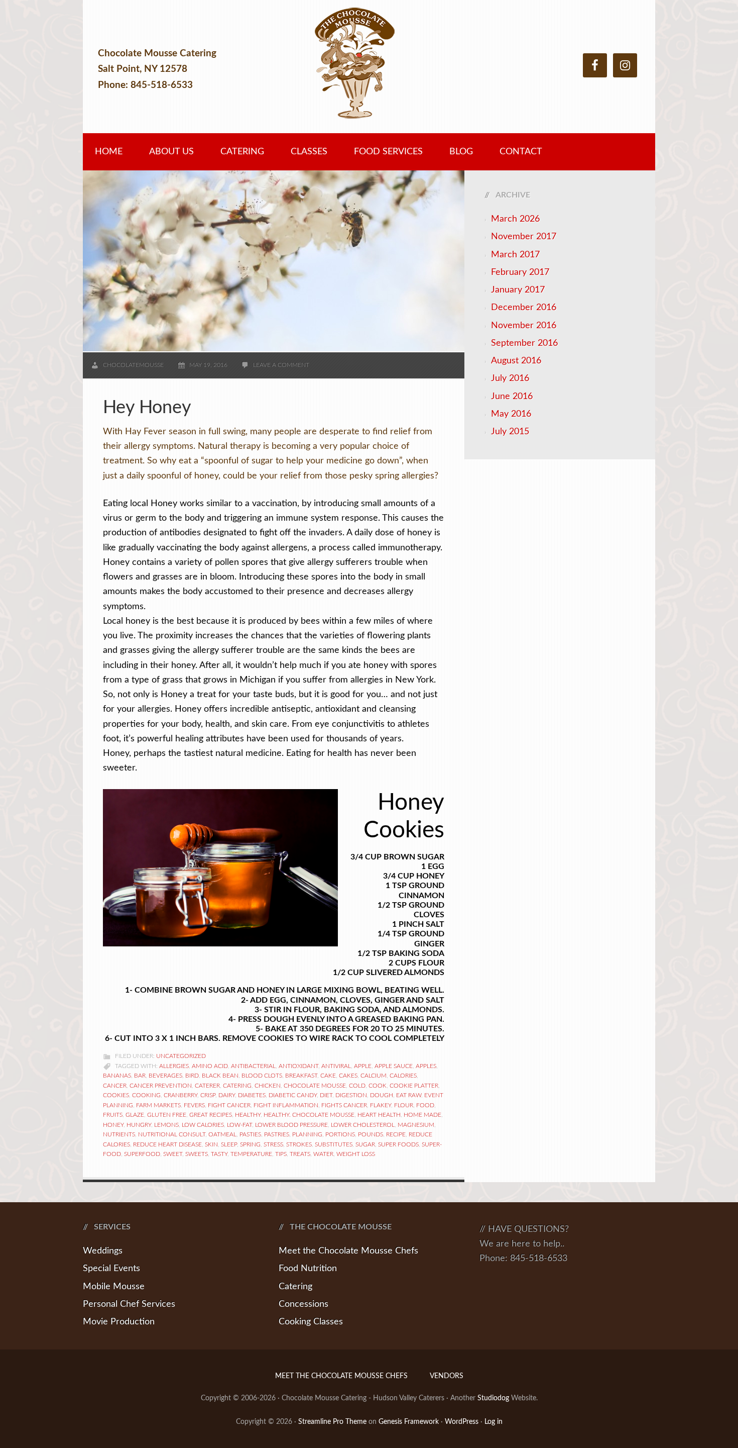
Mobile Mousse (114, 1286)
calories (403, 1076)
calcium (373, 1076)
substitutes (333, 1144)
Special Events (111, 1268)
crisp (207, 1095)
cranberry (180, 1095)
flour (403, 1105)
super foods (398, 1144)
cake (328, 1076)
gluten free (166, 1115)
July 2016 (510, 378)
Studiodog (493, 1398)
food (425, 1105)
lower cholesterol (363, 1125)
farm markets (158, 1105)
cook (377, 1086)
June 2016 (512, 396)
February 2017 (520, 272)
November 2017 (523, 236)
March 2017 (515, 254)
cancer (115, 1086)
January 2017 (518, 290)
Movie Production (119, 1321)
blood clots (261, 1076)
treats (300, 1154)
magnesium (416, 1125)
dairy (226, 1095)
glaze (135, 1115)
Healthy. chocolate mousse (309, 1115)
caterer (207, 1086)
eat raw (408, 1095)
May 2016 (511, 414)
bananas (117, 1076)
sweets (196, 1154)
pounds (370, 1134)
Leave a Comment (281, 365)
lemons (166, 1125)
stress (273, 1144)
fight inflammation (286, 1105)
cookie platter (414, 1086)
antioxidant (298, 1066)
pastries (276, 1134)
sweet (172, 1154)
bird (192, 1076)
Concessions (303, 1304)
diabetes (252, 1095)
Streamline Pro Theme (332, 1421)
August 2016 (516, 360)
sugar (365, 1144)
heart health (379, 1115)
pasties (250, 1134)
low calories (203, 1125)
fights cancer (344, 1105)
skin (211, 1144)
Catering (295, 1286)
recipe (396, 1134)
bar (140, 1076)
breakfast (301, 1076)
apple (363, 1066)
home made (422, 1115)
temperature (251, 1154)
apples (426, 1066)
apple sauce (394, 1066)
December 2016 (523, 307)
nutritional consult (171, 1134)
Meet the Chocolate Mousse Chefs (348, 1251)
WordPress (461, 1421)
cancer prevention (161, 1086)
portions (340, 1134)
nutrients (119, 1134)
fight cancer (229, 1105)
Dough (381, 1095)
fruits (112, 1115)
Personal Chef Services (129, 1304)
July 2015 (510, 431)
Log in (493, 1421)
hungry (139, 1125)
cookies (116, 1095)
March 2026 (515, 219)
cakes (348, 1076)
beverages (165, 1076)
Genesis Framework (409, 1421)
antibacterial (253, 1066)
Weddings (102, 1251)
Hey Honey (147, 408)
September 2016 (524, 343)
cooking (146, 1095)
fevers (194, 1105)
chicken (268, 1086)
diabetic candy (293, 1095)
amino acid (210, 1066)
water (323, 1154)
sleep (229, 1144)
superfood (142, 1154)
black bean (220, 1076)
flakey (380, 1105)
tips (281, 1154)
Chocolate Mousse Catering (369, 69)
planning (307, 1134)
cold (357, 1086)
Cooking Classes (311, 1321)
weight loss (355, 1154)
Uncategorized (181, 1056)
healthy (248, 1115)
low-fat (239, 1125)
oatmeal (222, 1134)
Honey (113, 1125)
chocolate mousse (315, 1086)
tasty (219, 1154)
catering (237, 1086)
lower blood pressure (291, 1125)
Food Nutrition (308, 1268)
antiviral (336, 1066)
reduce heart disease (167, 1144)
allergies (174, 1066)
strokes (299, 1144)
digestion (351, 1095)
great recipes (210, 1115)
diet (326, 1095)
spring (250, 1144)
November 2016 (523, 325)
